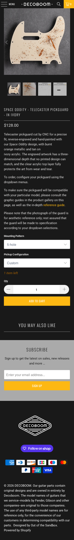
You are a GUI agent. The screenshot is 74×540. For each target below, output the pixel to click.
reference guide (54, 205)
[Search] (59, 4)
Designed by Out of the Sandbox (35, 525)
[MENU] (2, 4)
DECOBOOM (23, 485)
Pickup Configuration (16, 254)
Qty (6, 281)
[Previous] (7, 42)
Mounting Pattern (14, 236)
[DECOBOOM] (37, 4)
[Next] (67, 42)
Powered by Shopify (17, 530)
